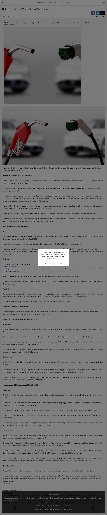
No (45, 263)
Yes (61, 263)
